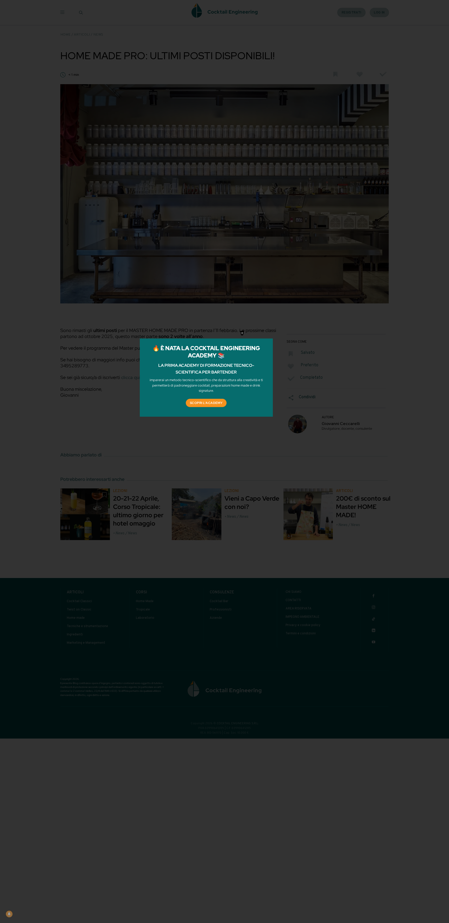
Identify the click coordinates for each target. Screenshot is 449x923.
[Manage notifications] (9, 914)
